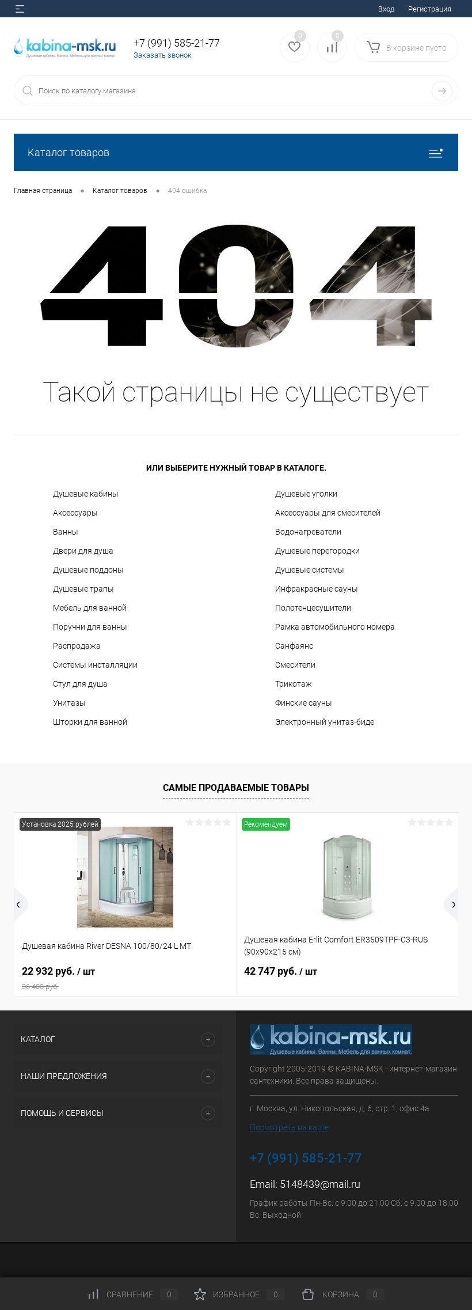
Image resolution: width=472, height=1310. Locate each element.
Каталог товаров (68, 152)
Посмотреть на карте (289, 1127)
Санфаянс (294, 645)
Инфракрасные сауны (316, 588)
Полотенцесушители (313, 607)
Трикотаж (293, 683)
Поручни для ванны (90, 626)
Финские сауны (303, 702)
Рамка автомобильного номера (335, 626)
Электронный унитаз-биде (324, 721)
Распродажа (77, 645)
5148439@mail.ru (320, 1184)
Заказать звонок (163, 55)
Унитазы (69, 702)
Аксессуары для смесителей (327, 512)
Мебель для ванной (90, 607)
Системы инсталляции (95, 664)
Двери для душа (83, 550)
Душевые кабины (86, 493)
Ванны (65, 531)
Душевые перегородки (317, 550)
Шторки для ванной (90, 721)
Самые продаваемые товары (236, 787)
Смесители (295, 664)
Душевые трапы (83, 588)
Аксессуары (75, 512)
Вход (386, 9)
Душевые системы (309, 569)
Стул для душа (80, 683)
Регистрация (429, 9)
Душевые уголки (306, 493)
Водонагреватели (308, 531)
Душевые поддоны (88, 569)
